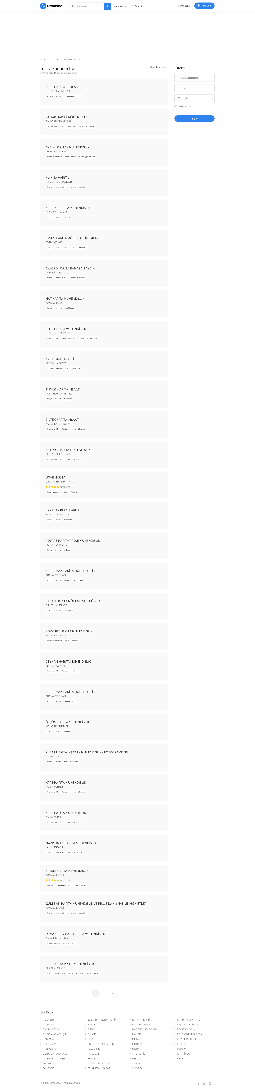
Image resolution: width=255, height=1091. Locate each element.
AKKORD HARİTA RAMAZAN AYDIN (70, 268)
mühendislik (53, 338)
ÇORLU (63, 151)
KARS (49, 786)
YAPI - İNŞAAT (185, 1053)
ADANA (50, 575)
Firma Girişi (184, 6)
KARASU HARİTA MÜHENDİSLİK (68, 208)
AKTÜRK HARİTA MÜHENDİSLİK (68, 450)
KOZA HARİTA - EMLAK (62, 87)
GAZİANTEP (52, 481)
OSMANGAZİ (63, 545)
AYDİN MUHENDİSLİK (61, 359)
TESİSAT (182, 1044)
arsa (58, 217)
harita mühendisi (75, 96)
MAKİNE (136, 1034)
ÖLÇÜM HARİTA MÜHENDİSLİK (67, 722)
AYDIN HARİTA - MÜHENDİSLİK (67, 147)
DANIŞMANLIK (51, 1039)
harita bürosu (62, 187)
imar (59, 520)
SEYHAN (61, 575)
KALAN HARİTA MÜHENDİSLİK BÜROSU (74, 601)
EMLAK (92, 1024)
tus (67, 641)
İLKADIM (62, 635)
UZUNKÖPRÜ (63, 91)
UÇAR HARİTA (56, 477)
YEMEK (181, 1058)
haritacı (76, 641)
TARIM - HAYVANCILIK (189, 1019)
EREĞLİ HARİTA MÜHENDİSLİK (67, 871)
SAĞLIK (136, 1063)
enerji (66, 943)
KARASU (63, 212)
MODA (135, 1049)
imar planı (79, 580)
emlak (50, 96)
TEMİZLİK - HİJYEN (187, 1039)
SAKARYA (51, 212)
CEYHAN (61, 665)
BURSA (49, 454)
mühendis (81, 885)
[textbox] (195, 88)
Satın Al (138, 6)
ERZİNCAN (51, 333)
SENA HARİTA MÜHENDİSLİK (66, 329)
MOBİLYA (137, 1044)
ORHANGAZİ (63, 454)
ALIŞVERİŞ (49, 1019)
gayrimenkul (53, 492)
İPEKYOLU (58, 847)
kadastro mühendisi (87, 126)
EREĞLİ (60, 875)
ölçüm (67, 217)
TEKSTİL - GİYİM (186, 1029)
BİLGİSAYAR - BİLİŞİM (55, 1034)
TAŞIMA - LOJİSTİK (187, 1024)
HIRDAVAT (93, 1053)
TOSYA (66, 423)
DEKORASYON (51, 1044)
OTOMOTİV (138, 1053)
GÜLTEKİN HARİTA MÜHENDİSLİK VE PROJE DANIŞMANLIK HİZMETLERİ (96, 903)
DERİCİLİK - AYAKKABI (55, 1053)
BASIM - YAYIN (51, 1029)
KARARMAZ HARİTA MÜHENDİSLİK (70, 571)
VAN (48, 847)
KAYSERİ (50, 272)
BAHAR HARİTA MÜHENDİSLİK (67, 117)
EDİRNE (50, 91)
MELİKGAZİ (63, 272)
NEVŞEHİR (51, 726)
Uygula (194, 118)
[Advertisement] (127, 34)
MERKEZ (64, 333)
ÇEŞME (58, 242)
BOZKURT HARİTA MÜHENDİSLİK (69, 631)
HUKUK (92, 1058)
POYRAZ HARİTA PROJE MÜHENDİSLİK (73, 540)
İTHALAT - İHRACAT (99, 1068)
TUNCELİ (50, 605)
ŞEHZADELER (64, 181)
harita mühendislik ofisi (90, 973)
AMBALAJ (48, 1024)
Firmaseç (45, 59)
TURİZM (181, 1049)
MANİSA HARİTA (57, 177)
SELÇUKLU (62, 756)
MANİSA (50, 181)
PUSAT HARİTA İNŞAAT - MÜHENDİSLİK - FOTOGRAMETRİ (87, 752)
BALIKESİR (51, 121)
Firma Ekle (206, 5)
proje (50, 399)
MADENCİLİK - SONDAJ (145, 1029)
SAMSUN (50, 635)
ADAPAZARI (65, 514)
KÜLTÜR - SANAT (142, 1024)
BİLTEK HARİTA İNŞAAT (62, 419)
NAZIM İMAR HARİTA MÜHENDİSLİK (71, 843)
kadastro (68, 399)
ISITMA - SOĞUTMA (99, 1063)
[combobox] (194, 88)
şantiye (74, 671)
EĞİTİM (47, 1063)
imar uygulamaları (87, 157)
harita (50, 187)
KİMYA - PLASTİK (142, 1019)
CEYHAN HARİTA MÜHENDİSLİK (68, 661)
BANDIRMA (65, 121)
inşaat (50, 368)
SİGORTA (137, 1068)
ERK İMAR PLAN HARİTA (63, 510)
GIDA (90, 1039)
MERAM (60, 302)
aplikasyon (52, 126)
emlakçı (61, 96)
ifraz (81, 459)
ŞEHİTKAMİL (67, 481)
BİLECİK (50, 363)
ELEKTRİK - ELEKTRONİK (102, 1019)
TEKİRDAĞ (51, 151)
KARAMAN (51, 938)
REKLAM (137, 1058)
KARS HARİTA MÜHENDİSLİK (66, 782)
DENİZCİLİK (49, 1049)
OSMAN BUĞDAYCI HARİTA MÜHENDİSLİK (75, 934)
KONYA (50, 302)
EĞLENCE (48, 1068)
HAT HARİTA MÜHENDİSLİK (65, 298)
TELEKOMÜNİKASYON (189, 1034)
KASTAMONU (53, 393)
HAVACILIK (94, 1049)
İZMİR (49, 242)
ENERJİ (91, 1029)
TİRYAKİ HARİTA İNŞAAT (63, 389)
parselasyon (71, 157)
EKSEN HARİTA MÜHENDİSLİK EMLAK (72, 238)
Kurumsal (119, 6)
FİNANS (92, 1034)
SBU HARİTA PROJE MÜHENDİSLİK (70, 964)
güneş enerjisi (54, 943)
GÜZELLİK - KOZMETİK (101, 1044)
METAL (136, 1039)
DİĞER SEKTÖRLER (54, 1058)
